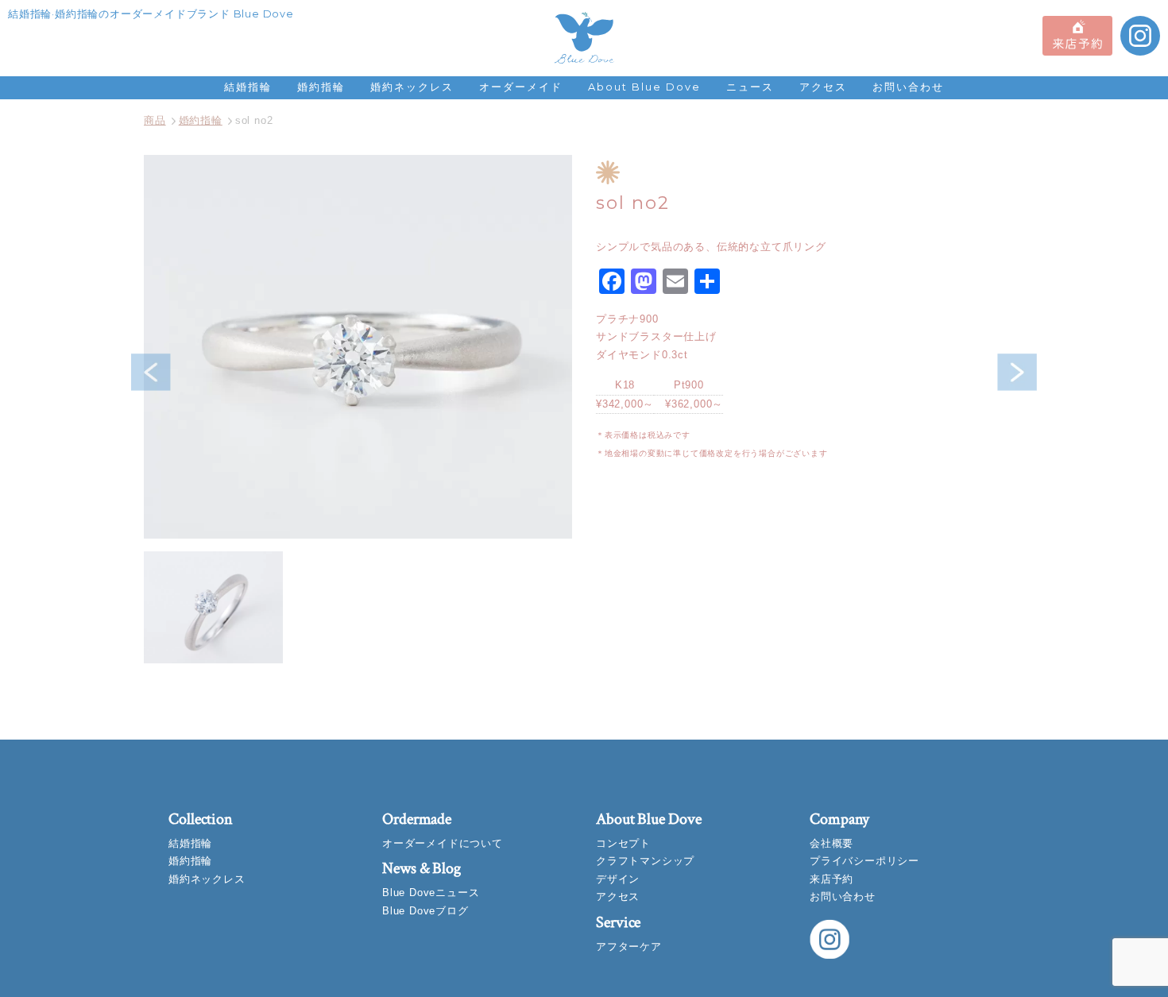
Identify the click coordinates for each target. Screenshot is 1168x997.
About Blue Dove (644, 87)
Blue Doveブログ (425, 911)
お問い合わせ (908, 87)
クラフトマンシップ (645, 861)
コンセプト (623, 843)
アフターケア (629, 947)
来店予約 (831, 879)
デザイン (618, 879)
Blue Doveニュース (430, 892)
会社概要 (831, 843)
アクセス (823, 87)
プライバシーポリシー (864, 861)
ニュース (750, 87)
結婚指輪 (248, 87)
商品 (155, 120)
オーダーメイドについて (442, 843)
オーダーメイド (521, 87)
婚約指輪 (321, 87)
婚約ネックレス (412, 87)
